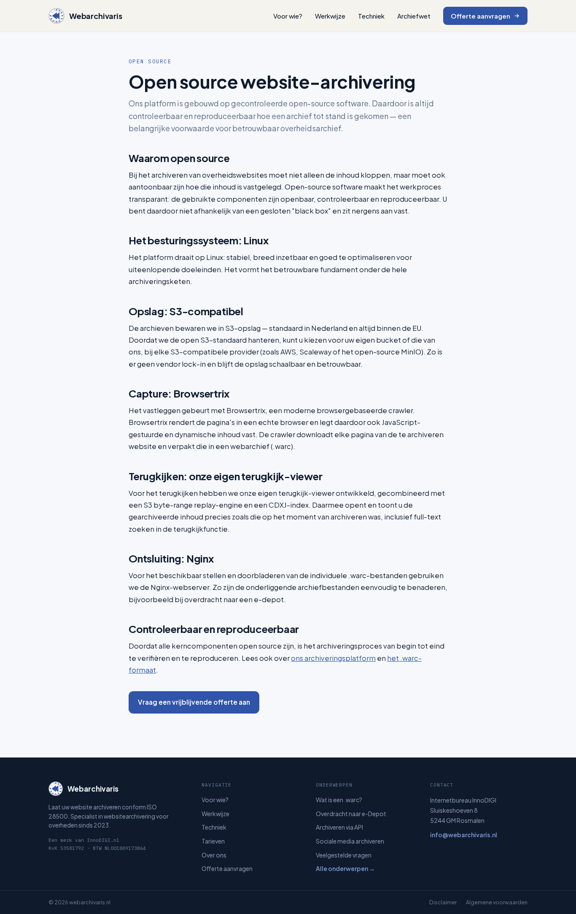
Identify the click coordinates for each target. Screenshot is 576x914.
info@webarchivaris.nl (463, 834)
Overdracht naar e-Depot (351, 813)
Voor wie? (287, 16)
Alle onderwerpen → (345, 868)
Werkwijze (330, 16)
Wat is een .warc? (339, 799)
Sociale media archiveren (350, 841)
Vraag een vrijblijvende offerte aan (194, 702)
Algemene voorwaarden (497, 902)
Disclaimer (443, 902)
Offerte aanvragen (480, 16)
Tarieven (213, 841)
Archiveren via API (339, 827)
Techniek (371, 16)
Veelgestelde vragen (343, 855)
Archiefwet (414, 16)
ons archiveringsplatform (333, 658)
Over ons (214, 855)
